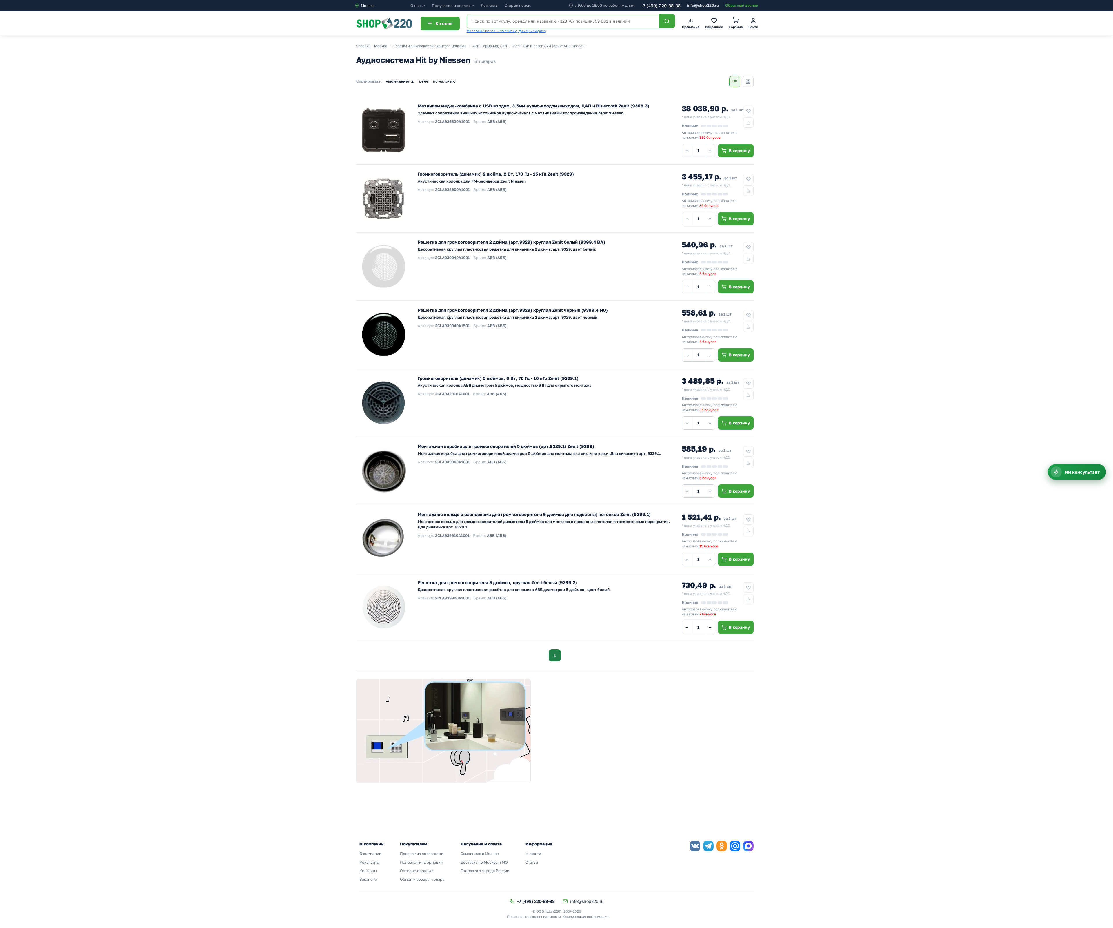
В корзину (739, 150)
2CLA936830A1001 (452, 121)
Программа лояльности (421, 853)
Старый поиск (517, 5)
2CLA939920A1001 (452, 598)
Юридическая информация (585, 916)
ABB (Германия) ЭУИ (489, 46)
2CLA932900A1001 (452, 189)
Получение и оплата (451, 6)
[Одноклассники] (721, 846)
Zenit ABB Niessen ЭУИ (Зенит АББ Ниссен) (549, 46)
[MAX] (748, 846)
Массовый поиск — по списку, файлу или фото (506, 31)
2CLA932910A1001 (452, 393)
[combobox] (382, 5)
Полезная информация (421, 862)
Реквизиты (369, 862)
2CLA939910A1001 (452, 535)
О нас (415, 6)
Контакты (489, 5)
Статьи (531, 862)
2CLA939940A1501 (452, 325)
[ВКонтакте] (695, 846)
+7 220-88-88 (661, 5)
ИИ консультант (1082, 472)
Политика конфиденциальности (534, 916)
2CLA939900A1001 (452, 462)
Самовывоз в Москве (480, 853)
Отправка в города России (485, 870)
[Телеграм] (708, 846)
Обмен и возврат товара (422, 879)
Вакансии (368, 879)
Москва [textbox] (367, 5)
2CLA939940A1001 (452, 257)
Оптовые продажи (417, 870)
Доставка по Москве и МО (484, 862)
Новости (533, 853)
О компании (370, 853)
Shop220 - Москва (371, 46)
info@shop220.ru (703, 5)
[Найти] (667, 21)
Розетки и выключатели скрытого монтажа (429, 46)
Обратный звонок (741, 5)
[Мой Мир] (735, 846)
